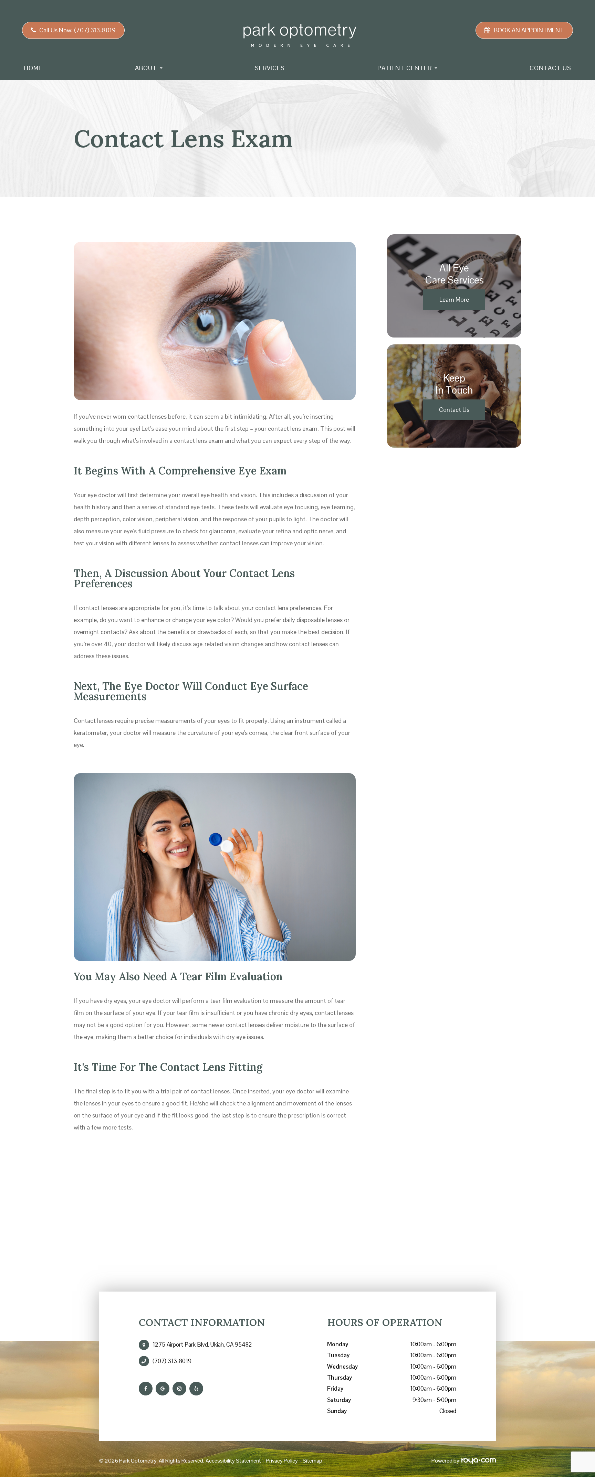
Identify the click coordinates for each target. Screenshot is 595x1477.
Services (270, 68)
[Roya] (478, 1460)
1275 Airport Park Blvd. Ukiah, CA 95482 (202, 1344)
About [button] (146, 68)
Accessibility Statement (233, 1460)
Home (33, 68)
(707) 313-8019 (172, 1361)
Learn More (454, 299)
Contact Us (550, 68)
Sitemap (312, 1460)
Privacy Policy (282, 1460)
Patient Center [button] (404, 68)
